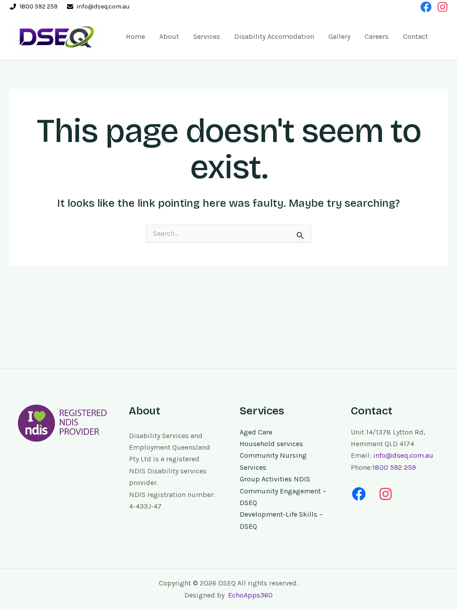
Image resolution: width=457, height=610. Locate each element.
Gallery (339, 36)
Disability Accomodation (274, 36)
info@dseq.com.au (103, 6)
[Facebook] (426, 7)
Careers (377, 36)
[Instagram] (442, 7)
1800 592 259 (39, 6)
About (169, 36)
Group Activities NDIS (275, 479)
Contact (415, 36)
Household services (271, 443)
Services (206, 36)
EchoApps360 (249, 595)
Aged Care (256, 432)
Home (135, 36)
